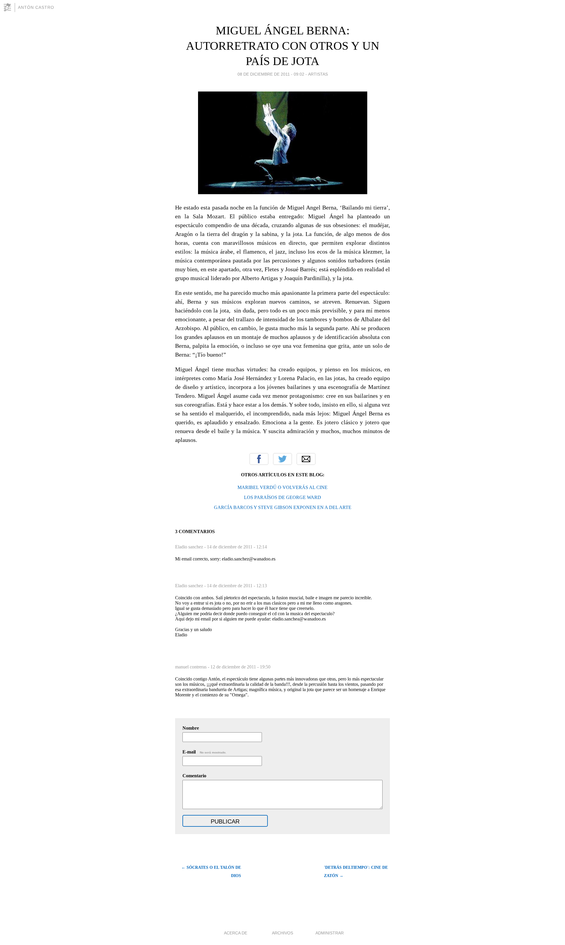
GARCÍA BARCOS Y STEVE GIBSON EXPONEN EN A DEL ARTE (282, 507)
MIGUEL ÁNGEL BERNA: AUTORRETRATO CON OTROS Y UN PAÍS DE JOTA (282, 46)
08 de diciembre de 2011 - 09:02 (270, 74)
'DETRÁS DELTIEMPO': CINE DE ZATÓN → (356, 871)
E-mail (204, 751)
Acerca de (235, 933)
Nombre (190, 728)
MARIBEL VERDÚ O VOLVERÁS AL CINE (282, 487)
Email (306, 459)
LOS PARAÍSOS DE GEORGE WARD (282, 497)
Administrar (329, 933)
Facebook (259, 459)
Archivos (282, 933)
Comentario (194, 775)
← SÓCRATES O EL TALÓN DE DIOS (211, 871)
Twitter (282, 459)
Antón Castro (36, 7)
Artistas (318, 74)
